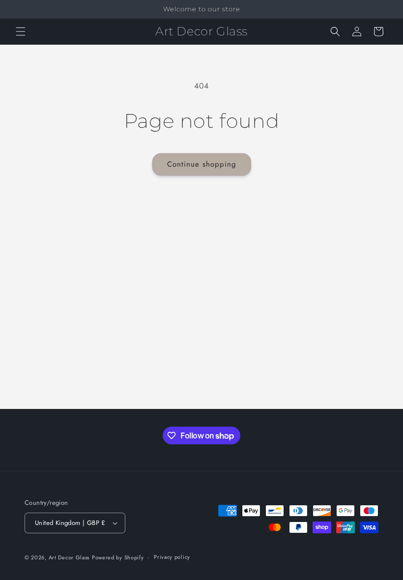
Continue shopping (201, 164)
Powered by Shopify (118, 557)
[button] (20, 31)
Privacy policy (172, 557)
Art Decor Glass (69, 557)
